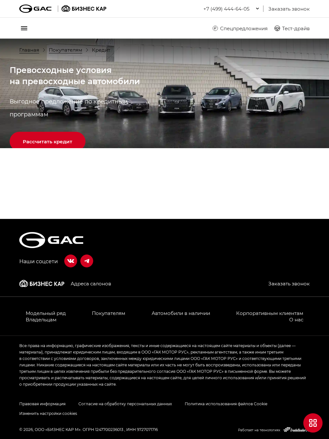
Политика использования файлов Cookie (226, 403)
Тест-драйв (296, 28)
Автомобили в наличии (181, 313)
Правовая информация (42, 403)
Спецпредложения (244, 28)
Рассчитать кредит (47, 141)
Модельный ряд (46, 313)
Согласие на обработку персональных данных (125, 403)
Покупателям (108, 313)
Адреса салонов (91, 283)
